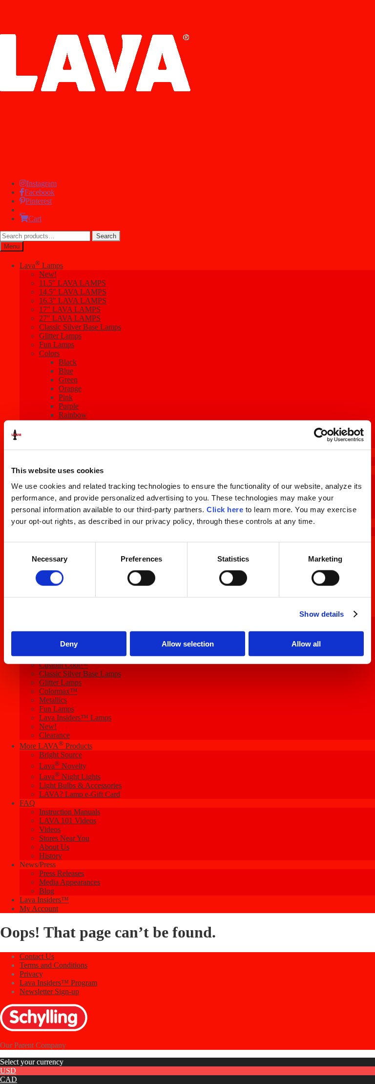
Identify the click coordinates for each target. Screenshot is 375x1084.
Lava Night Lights (70, 776)
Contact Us (37, 956)
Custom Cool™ (63, 665)
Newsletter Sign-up (49, 991)
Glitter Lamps (60, 336)
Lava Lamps (41, 265)
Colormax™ (58, 691)
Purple (69, 406)
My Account (39, 908)
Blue (66, 371)
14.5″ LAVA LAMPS (72, 292)
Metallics (53, 700)
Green (68, 379)
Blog (46, 891)
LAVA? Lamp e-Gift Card (79, 794)
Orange (70, 388)
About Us (54, 847)
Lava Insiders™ (44, 900)
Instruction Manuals (69, 812)
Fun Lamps (56, 344)
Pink (66, 397)
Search (106, 236)
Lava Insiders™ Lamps (75, 717)
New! (48, 274)
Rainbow (73, 415)
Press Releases (61, 873)
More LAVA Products (56, 746)
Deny (69, 643)
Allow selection (188, 643)
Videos (50, 829)
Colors (49, 353)
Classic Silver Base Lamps (80, 327)
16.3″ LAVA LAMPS (72, 300)
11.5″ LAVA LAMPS (72, 283)
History (50, 856)
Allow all (306, 643)
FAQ (27, 803)
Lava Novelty (62, 766)
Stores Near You (64, 838)
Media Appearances (69, 882)
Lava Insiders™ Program (58, 983)
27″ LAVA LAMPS (70, 318)
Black (68, 362)
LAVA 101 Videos (67, 820)
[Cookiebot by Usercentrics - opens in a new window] (321, 435)
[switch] (141, 578)
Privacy (31, 974)
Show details (321, 614)
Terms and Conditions (53, 965)
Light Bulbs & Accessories (80, 785)
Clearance (54, 735)
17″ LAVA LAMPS (70, 309)
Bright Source (60, 754)
